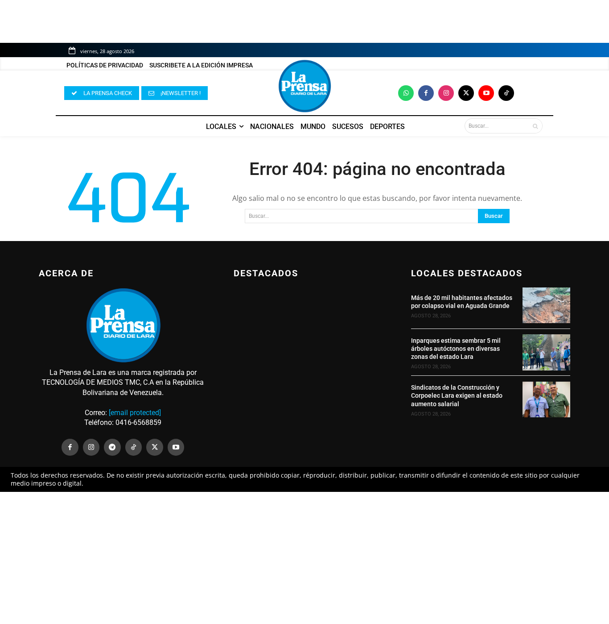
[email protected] (135, 412)
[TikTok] (133, 447)
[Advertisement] (304, 557)
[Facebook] (426, 93)
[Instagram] (446, 93)
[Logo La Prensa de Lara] (304, 86)
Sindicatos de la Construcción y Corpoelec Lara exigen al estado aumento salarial (456, 395)
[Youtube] (486, 93)
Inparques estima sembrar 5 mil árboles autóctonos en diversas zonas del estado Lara (456, 348)
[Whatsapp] (406, 93)
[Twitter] (466, 93)
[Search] (535, 126)
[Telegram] (112, 447)
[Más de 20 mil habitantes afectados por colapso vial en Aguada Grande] (546, 305)
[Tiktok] (506, 93)
